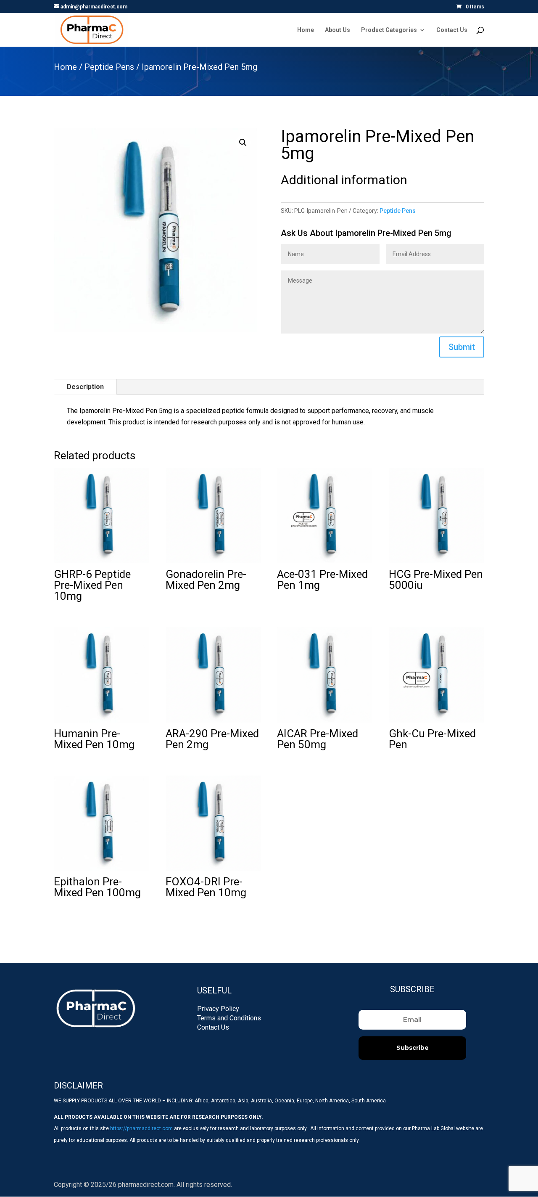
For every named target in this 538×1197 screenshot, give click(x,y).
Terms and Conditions (229, 1018)
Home (305, 30)
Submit (461, 347)
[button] (243, 142)
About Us (337, 30)
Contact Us (451, 30)
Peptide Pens (109, 67)
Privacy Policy (218, 1009)
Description (85, 387)
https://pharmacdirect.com (141, 1128)
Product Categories (389, 30)
